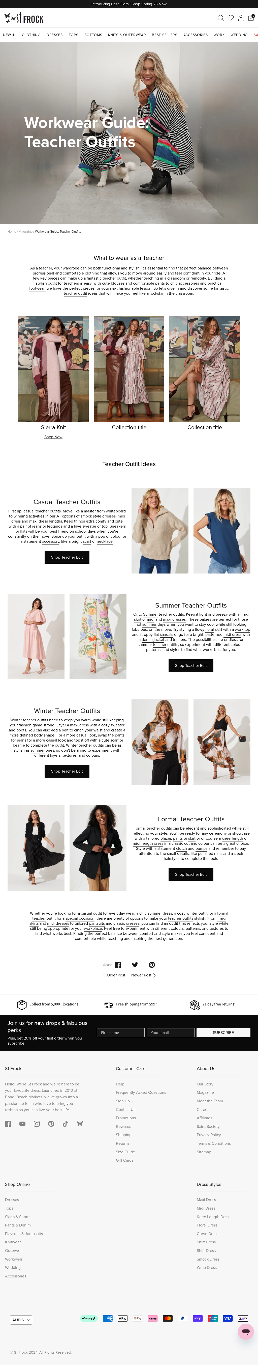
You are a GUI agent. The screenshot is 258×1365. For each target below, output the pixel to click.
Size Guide (125, 1152)
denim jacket (153, 639)
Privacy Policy (209, 1135)
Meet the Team (210, 1101)
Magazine (26, 231)
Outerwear (14, 1250)
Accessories (195, 35)
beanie (19, 745)
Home (12, 231)
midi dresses (58, 923)
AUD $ (18, 1320)
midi (150, 619)
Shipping (124, 1135)
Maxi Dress (206, 1200)
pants (160, 283)
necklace (105, 541)
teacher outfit (114, 278)
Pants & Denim (18, 1225)
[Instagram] (37, 1124)
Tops (73, 35)
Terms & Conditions (214, 1143)
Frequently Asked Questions (141, 1092)
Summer (150, 614)
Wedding (239, 35)
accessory (50, 541)
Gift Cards (124, 1160)
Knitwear (13, 1242)
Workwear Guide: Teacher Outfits (58, 231)
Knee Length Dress (213, 1217)
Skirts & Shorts (17, 1217)
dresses (109, 516)
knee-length (232, 838)
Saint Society (208, 1126)
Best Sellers (164, 35)
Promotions (126, 1118)
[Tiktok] (65, 1124)
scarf (87, 541)
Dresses (55, 35)
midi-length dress (148, 843)
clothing (92, 273)
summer (149, 624)
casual (29, 511)
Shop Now (53, 437)
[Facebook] (8, 1124)
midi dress (232, 634)
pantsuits (97, 923)
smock (86, 516)
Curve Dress (207, 1234)
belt (65, 730)
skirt (137, 619)
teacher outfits (180, 918)
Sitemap (204, 1152)
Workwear (13, 1259)
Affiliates (204, 1118)
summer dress (160, 913)
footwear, (37, 288)
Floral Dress (207, 1225)
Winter (16, 720)
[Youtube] (22, 1124)
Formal (140, 828)
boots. (21, 730)
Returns (123, 1143)
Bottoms (93, 35)
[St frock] (80, 1124)
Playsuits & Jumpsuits (24, 1234)
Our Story (205, 1084)
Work (219, 35)
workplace (93, 928)
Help (120, 1084)
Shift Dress (206, 1250)
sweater (89, 526)
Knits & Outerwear (127, 35)
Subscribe (223, 1032)
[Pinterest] (51, 1124)
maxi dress (38, 521)
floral (209, 629)
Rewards (123, 1126)
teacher (45, 268)
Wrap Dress (207, 1267)
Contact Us (125, 1109)
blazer (165, 838)
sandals (166, 634)
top (105, 526)
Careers (203, 1109)
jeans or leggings (47, 526)
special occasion (80, 918)
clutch (181, 848)
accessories (189, 283)
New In (9, 35)
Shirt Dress (206, 1242)
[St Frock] (24, 18)
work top (242, 629)
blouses (117, 283)
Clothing (31, 35)
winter (192, 913)
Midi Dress (206, 1208)
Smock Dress (208, 1259)
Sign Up (123, 1101)
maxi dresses (174, 619)
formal (222, 913)
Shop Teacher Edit (67, 557)
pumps (201, 848)
